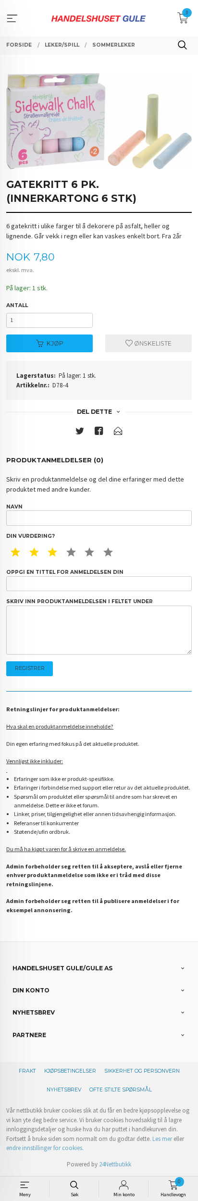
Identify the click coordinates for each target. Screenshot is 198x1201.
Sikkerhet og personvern (142, 1071)
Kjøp (55, 343)
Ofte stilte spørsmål (120, 1090)
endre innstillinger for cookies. (45, 1148)
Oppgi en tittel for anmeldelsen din (65, 572)
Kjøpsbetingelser (70, 1071)
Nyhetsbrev (64, 1090)
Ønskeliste (152, 343)
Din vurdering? (30, 536)
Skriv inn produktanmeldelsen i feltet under (79, 601)
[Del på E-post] (118, 432)
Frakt (27, 1071)
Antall (17, 305)
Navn (14, 507)
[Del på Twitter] (79, 432)
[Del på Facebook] (99, 432)
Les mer (162, 1139)
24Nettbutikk (115, 1164)
